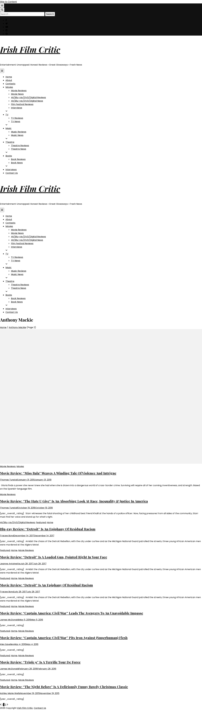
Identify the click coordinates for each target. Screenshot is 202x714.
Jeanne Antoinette (10, 563)
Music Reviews (18, 131)
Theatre (9, 142)
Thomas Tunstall (9, 479)
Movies (9, 87)
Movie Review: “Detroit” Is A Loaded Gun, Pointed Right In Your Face (53, 557)
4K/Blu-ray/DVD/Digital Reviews (28, 97)
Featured (41, 522)
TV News (15, 121)
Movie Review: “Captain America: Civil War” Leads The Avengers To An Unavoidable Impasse (71, 613)
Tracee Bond (7, 535)
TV (6, 114)
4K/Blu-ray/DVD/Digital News (27, 100)
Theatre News (18, 149)
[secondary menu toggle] (2, 5)
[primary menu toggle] (2, 71)
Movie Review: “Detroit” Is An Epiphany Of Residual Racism (46, 585)
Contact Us (11, 173)
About (8, 80)
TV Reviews (17, 118)
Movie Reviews (19, 90)
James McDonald (9, 619)
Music (8, 128)
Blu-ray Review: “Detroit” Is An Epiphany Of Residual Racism (47, 529)
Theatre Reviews (20, 145)
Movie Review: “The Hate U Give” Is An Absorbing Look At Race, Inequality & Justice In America (74, 501)
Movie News (17, 94)
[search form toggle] (2, 10)
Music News (17, 135)
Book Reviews (18, 159)
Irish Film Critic (30, 49)
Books (8, 155)
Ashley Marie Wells (10, 693)
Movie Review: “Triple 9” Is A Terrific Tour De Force (40, 662)
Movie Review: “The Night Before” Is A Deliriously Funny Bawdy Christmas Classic (64, 686)
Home (8, 76)
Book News (17, 162)
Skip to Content (8, 1)
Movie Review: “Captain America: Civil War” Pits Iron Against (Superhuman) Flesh (64, 637)
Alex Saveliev (7, 644)
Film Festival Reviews (22, 104)
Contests (10, 83)
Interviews (16, 107)
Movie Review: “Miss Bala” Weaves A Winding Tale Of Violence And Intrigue (58, 473)
